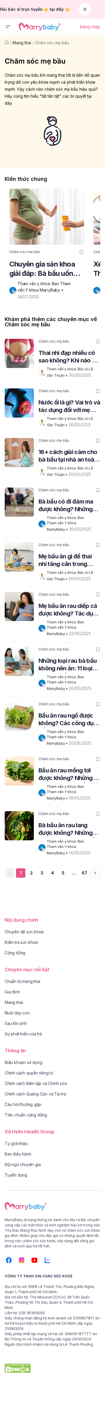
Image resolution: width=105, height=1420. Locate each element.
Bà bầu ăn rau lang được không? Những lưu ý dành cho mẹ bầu (68, 830)
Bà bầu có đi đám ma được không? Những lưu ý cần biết (65, 506)
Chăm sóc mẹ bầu (52, 42)
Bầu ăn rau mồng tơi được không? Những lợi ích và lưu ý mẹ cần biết (69, 775)
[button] (8, 27)
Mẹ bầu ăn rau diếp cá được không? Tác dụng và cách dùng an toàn (69, 610)
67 (84, 872)
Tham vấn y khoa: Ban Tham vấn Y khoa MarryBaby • (66, 524)
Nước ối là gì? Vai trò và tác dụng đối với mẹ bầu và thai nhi (69, 407)
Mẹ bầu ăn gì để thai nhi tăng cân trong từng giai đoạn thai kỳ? (68, 561)
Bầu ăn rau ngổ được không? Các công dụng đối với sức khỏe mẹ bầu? (69, 720)
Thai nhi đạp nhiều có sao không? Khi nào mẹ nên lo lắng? (69, 357)
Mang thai (22, 42)
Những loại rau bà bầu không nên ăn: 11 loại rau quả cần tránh (67, 665)
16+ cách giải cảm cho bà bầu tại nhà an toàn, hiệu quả (68, 456)
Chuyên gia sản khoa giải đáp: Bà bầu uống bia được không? (43, 269)
